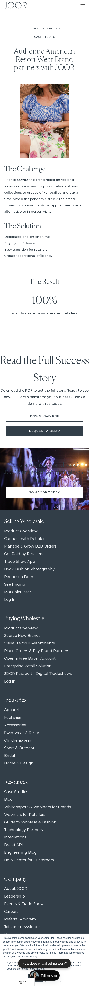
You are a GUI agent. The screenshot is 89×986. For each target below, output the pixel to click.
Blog (8, 799)
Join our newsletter (22, 927)
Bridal (9, 755)
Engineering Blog (20, 852)
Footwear (13, 717)
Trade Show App (19, 561)
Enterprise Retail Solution (28, 666)
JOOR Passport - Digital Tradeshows (38, 674)
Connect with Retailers (25, 539)
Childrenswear (17, 740)
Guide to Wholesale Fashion (30, 822)
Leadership (14, 896)
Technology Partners (23, 830)
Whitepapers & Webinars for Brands (37, 807)
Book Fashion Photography (29, 569)
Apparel (11, 710)
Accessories (15, 725)
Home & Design (19, 763)
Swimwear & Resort (22, 733)
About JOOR (15, 889)
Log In (10, 600)
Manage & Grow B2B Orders (30, 546)
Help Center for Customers (29, 860)
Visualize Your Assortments (29, 643)
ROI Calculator (17, 592)
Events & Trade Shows (25, 904)
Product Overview (21, 531)
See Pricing (14, 584)
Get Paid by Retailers (23, 554)
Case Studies (16, 792)
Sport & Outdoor (19, 748)
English (21, 982)
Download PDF (44, 416)
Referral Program (20, 919)
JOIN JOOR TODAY (44, 492)
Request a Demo (44, 431)
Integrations (15, 837)
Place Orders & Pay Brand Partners (36, 651)
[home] (14, 5)
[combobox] (19, 982)
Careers (11, 911)
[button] (82, 5)
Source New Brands (22, 636)
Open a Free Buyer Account (30, 658)
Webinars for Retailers (24, 815)
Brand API (13, 845)
